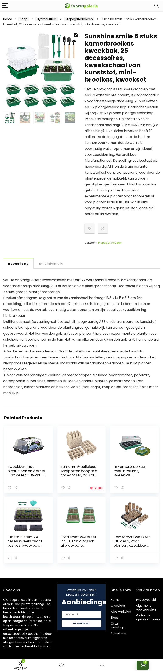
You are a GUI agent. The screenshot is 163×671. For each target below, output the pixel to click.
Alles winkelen (121, 611)
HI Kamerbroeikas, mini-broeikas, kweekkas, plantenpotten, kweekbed (129, 475)
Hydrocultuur (46, 19)
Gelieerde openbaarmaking (149, 617)
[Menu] (5, 5)
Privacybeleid (146, 600)
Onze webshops (118, 625)
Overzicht (118, 606)
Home (7, 19)
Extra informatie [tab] (51, 263)
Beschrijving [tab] (18, 263)
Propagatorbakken (79, 19)
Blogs (114, 617)
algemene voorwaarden (146, 608)
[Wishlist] (61, 665)
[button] (76, 35)
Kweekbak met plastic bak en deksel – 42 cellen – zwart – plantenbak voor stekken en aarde (26, 475)
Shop (23, 19)
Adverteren (119, 633)
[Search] (156, 5)
